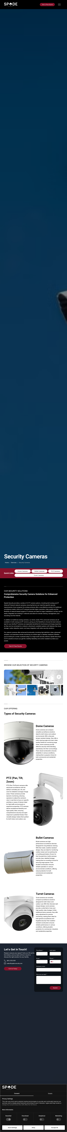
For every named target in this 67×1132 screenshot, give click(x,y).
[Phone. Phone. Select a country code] (52, 961)
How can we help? (41, 974)
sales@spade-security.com (14, 963)
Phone (52, 958)
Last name (52, 950)
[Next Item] (59, 677)
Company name (40, 966)
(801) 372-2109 (11, 960)
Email (38, 958)
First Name (39, 950)
